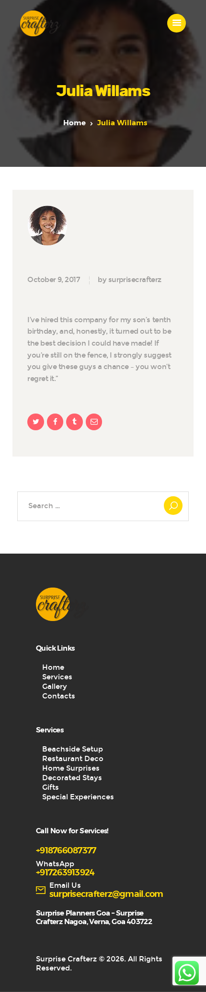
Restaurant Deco (72, 758)
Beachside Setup (72, 749)
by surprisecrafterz (129, 279)
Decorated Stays (72, 778)
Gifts (50, 787)
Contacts (58, 696)
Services (57, 677)
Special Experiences (78, 797)
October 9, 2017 (53, 279)
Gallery (54, 686)
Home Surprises (71, 768)
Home (74, 123)
